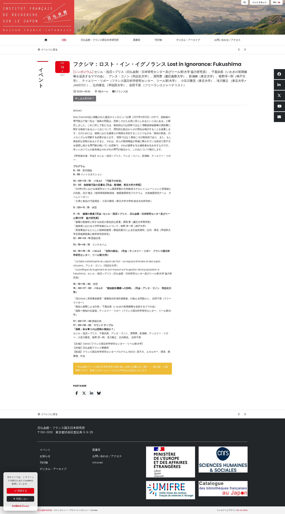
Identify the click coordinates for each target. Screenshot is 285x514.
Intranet (97, 462)
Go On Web (242, 510)
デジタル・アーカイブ (188, 40)
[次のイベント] (245, 49)
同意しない (22, 498)
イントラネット (259, 2)
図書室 (136, 40)
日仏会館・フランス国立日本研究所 (100, 40)
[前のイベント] (239, 49)
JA (279, 2)
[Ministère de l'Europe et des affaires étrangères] (170, 462)
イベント (41, 75)
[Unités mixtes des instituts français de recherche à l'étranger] (170, 490)
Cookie (94, 510)
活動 (64, 40)
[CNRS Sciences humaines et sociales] (223, 460)
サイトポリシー (60, 510)
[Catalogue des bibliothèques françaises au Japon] (223, 488)
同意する (22, 490)
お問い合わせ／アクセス (227, 40)
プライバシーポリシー (79, 510)
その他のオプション (20, 505)
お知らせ (45, 456)
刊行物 (158, 40)
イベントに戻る (49, 49)
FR (274, 2)
